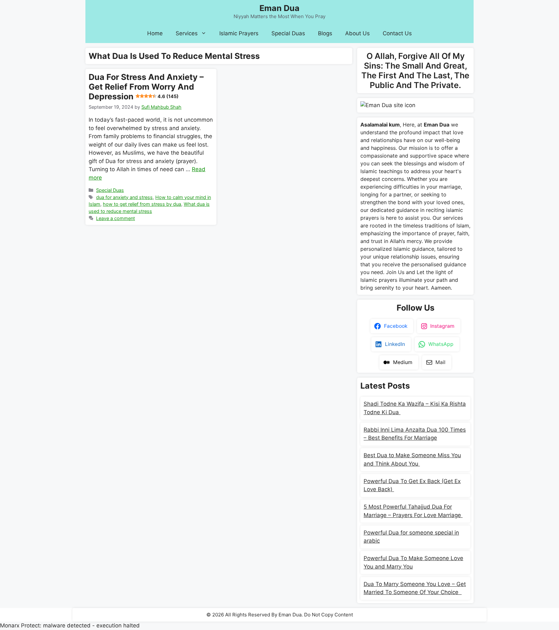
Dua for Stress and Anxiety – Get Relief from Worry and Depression (146, 86)
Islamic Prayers (238, 33)
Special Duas (288, 33)
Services (187, 33)
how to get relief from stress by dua (142, 204)
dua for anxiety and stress (124, 197)
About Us (357, 33)
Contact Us (397, 33)
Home (155, 33)
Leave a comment (115, 218)
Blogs (325, 33)
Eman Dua (279, 8)
